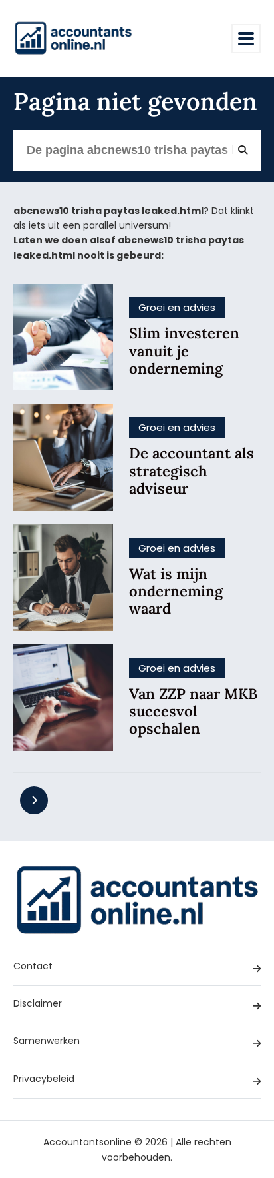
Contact (33, 966)
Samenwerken (46, 1040)
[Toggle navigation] (246, 38)
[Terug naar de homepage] (73, 38)
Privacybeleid (43, 1078)
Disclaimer (37, 1003)
